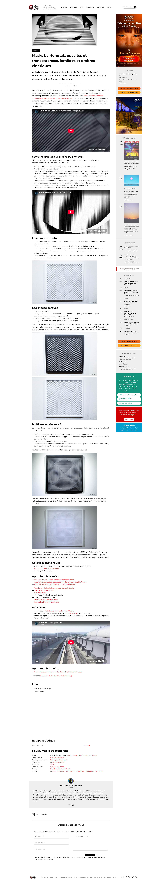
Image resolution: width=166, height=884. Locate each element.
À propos (43, 877)
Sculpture (99, 771)
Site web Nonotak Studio (43, 590)
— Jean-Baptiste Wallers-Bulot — (71, 84)
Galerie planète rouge (63, 676)
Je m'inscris (129, 419)
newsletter (100, 7)
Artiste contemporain (57, 762)
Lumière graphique (57, 758)
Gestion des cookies (91, 877)
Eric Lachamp (122, 361)
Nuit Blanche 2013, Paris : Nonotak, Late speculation (54, 580)
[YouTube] (136, 429)
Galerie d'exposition (57, 767)
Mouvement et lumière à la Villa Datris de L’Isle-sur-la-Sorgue (58, 672)
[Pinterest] (122, 877)
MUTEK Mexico (71, 613)
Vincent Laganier (123, 356)
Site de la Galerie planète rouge (46, 569)
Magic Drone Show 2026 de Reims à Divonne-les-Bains (131, 292)
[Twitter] (73, 805)
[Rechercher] (135, 7)
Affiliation (75, 877)
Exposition (80, 771)
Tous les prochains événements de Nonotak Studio (54, 588)
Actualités (64, 7)
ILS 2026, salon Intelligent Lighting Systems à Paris (130, 313)
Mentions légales (82, 877)
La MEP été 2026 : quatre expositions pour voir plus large (131, 303)
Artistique (60, 771)
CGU (56, 877)
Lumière (85, 755)
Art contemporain (74, 755)
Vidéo (52, 764)
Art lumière (90, 771)
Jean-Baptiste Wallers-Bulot (60, 769)
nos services (90, 7)
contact (109, 7)
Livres (81, 7)
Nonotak (87, 745)
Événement (70, 771)
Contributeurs (50, 877)
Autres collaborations (125, 403)
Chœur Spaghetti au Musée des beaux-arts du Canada (131, 333)
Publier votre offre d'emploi (129, 92)
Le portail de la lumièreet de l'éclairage (50, 7)
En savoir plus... (129, 172)
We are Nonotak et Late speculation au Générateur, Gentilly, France (60, 582)
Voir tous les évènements (129, 341)
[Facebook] (69, 805)
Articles (52, 771)
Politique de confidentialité (66, 877)
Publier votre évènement (129, 345)
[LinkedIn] (126, 429)
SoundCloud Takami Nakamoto (46, 602)
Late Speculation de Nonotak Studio (59, 611)
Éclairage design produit (58, 760)
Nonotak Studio (40, 593)
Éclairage (94, 755)
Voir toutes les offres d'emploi (129, 88)
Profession (73, 7)
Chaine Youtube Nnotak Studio (46, 600)
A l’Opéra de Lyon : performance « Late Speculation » (54, 584)
